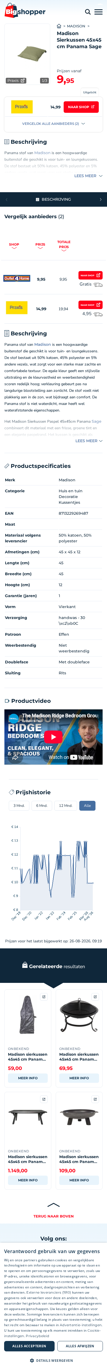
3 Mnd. (19, 805)
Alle (87, 805)
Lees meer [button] (85, 175)
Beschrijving (56, 199)
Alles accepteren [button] (29, 1346)
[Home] (62, 26)
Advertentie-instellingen (81, 1325)
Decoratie (68, 496)
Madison (76, 26)
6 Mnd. (41, 805)
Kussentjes (69, 502)
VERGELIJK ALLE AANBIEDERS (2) (51, 124)
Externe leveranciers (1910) (48, 1292)
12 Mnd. (65, 805)
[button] (100, 200)
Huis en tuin (71, 490)
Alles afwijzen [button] (80, 1346)
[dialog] (53, 1306)
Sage (97, 421)
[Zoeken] (88, 12)
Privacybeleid (37, 1336)
